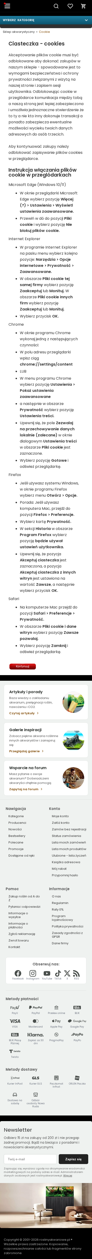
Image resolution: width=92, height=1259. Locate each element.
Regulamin (60, 903)
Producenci (17, 822)
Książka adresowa (66, 862)
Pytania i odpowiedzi (24, 906)
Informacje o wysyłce (18, 915)
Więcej (67, 1175)
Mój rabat (59, 868)
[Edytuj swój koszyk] (83, 6)
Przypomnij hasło (65, 875)
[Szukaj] (56, 6)
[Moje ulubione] (70, 6)
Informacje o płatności (18, 925)
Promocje (16, 849)
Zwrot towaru (18, 940)
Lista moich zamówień (69, 842)
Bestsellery (16, 836)
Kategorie (16, 816)
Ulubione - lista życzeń (69, 855)
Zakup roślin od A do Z (24, 898)
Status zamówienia (66, 836)
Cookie (44, 32)
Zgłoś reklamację (21, 934)
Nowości (15, 829)
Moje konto (60, 816)
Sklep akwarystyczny (19, 32)
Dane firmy (60, 943)
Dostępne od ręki (21, 855)
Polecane (15, 842)
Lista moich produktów (69, 849)
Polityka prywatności (67, 926)
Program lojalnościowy (62, 918)
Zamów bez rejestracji (69, 829)
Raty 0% (58, 909)
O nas (56, 896)
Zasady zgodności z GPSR (67, 935)
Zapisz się (73, 1159)
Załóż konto (61, 822)
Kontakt (14, 947)
